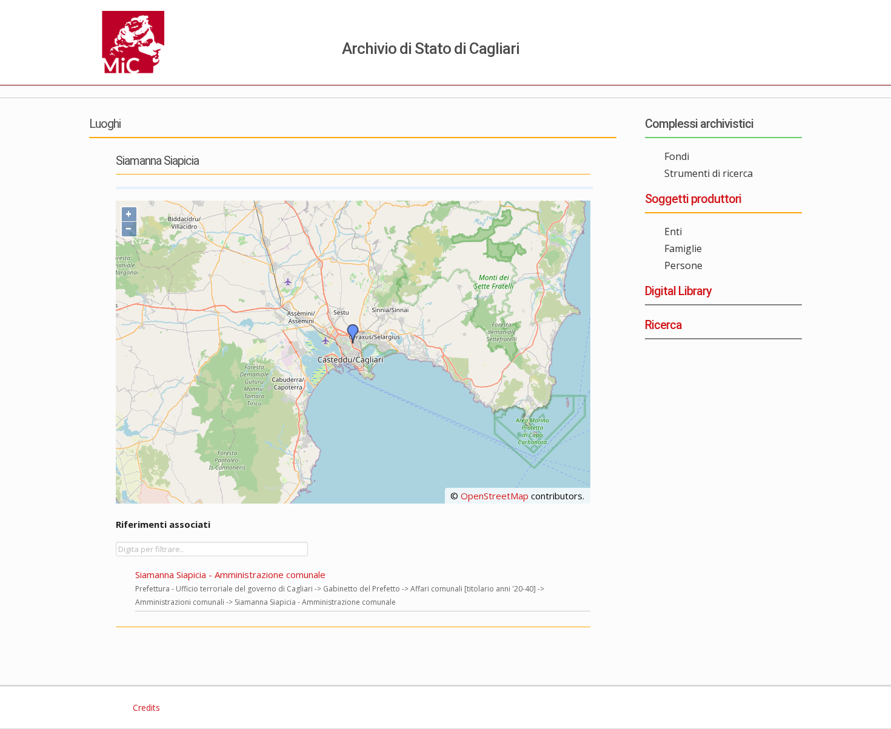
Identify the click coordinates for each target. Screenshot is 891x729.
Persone (683, 265)
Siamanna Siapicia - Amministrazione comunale (230, 574)
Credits (145, 707)
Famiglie (683, 248)
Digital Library (678, 291)
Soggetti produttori (693, 198)
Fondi (676, 156)
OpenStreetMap (495, 496)
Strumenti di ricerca (708, 173)
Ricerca (663, 325)
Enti (673, 231)
